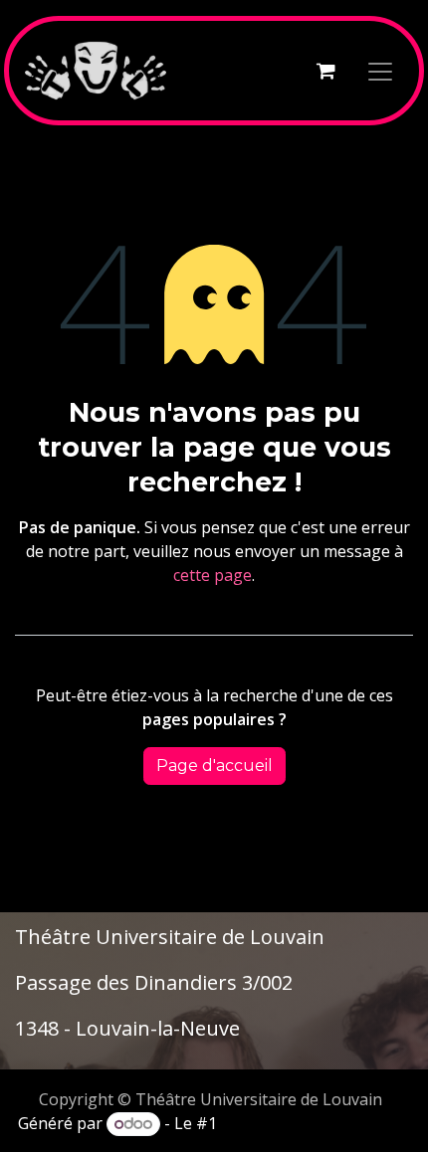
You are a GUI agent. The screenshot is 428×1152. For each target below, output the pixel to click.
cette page (212, 575)
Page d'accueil (214, 765)
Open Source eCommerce (315, 1123)
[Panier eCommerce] (325, 71)
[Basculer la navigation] (380, 71)
